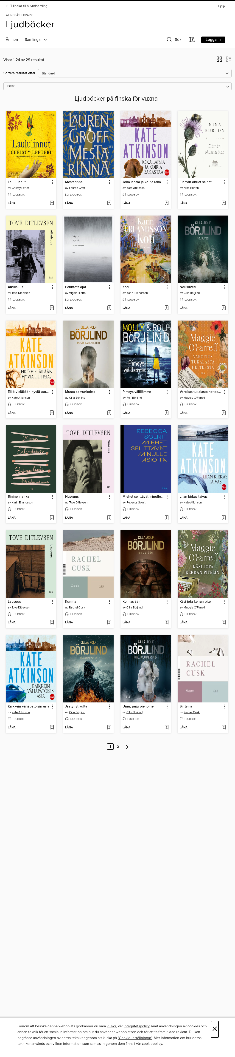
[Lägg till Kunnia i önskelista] (109, 623)
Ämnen (12, 39)
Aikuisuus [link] (15, 287)
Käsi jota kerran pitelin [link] (197, 602)
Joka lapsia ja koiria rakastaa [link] (144, 182)
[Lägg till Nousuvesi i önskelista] (224, 308)
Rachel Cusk (77, 607)
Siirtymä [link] (186, 707)
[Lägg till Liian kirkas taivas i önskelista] (224, 518)
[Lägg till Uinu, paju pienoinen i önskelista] (166, 728)
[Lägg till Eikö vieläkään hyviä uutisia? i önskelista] (52, 413)
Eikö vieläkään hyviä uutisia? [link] (29, 392)
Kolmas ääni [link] (132, 602)
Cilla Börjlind (192, 293)
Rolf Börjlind (134, 398)
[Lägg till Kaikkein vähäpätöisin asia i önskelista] (52, 728)
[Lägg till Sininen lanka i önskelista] (52, 518)
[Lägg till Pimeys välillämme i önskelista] (166, 413)
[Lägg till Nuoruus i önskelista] (109, 518)
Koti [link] (126, 287)
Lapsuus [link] (14, 602)
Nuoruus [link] (72, 497)
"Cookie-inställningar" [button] (135, 1038)
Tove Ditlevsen (21, 293)
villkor (111, 1026)
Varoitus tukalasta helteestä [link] (201, 392)
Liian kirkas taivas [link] (193, 497)
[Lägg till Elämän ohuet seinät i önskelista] (224, 203)
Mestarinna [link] (74, 182)
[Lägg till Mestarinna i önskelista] (109, 203)
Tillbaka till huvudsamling (28, 6)
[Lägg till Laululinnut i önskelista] (52, 203)
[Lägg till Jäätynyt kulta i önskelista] (109, 728)
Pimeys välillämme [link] (137, 392)
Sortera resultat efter (19, 73)
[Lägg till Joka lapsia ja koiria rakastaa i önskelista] (166, 203)
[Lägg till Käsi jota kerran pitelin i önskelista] (224, 623)
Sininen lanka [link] (18, 497)
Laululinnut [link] (17, 182)
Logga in (213, 39)
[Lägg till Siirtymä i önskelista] (224, 728)
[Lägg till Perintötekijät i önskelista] (109, 308)
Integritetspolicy (137, 1026)
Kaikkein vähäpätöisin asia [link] (28, 707)
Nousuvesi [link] (188, 287)
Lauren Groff (77, 188)
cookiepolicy (152, 1043)
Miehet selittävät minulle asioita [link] (144, 497)
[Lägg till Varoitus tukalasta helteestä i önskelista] (224, 413)
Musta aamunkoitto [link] (80, 392)
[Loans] (192, 40)
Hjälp (221, 6)
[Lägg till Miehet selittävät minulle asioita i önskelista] (166, 518)
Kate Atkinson (135, 188)
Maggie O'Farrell (194, 398)
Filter (10, 86)
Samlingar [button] (34, 39)
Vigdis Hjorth (77, 293)
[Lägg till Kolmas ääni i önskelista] (166, 623)
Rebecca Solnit (135, 502)
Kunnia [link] (70, 602)
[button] (173, 40)
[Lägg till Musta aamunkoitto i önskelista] (109, 413)
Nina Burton (191, 188)
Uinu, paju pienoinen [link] (139, 707)
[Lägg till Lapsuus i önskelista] (52, 623)
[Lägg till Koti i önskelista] (166, 308)
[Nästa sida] (127, 746)
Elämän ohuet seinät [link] (196, 182)
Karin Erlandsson (137, 293)
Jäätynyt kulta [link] (76, 707)
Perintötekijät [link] (75, 287)
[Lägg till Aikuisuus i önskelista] (52, 308)
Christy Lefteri (21, 188)
